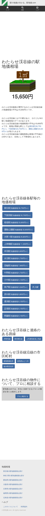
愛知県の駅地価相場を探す (13, 480)
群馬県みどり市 (23, 361)
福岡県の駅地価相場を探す (13, 493)
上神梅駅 (17, 243)
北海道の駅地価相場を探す (13, 497)
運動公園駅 (18, 229)
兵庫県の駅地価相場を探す (13, 489)
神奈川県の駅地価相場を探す (13, 475)
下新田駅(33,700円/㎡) (17, 128)
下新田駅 (17, 215)
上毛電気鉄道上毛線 (33, 339)
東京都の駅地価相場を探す (13, 471)
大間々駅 (17, 236)
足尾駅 (15, 308)
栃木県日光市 (8, 366)
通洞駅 (15, 301)
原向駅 (15, 294)
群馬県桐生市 (8, 361)
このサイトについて (10, 506)
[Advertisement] (22, 34)
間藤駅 (15, 315)
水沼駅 (15, 258)
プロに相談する (22, 396)
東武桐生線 (18, 339)
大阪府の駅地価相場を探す (13, 484)
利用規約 (24, 506)
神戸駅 (15, 286)
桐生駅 (16, 207)
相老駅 (16, 222)
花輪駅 (15, 265)
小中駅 (15, 279)
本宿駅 (15, 250)
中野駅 (15, 272)
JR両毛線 (7, 339)
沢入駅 (35, 286)
